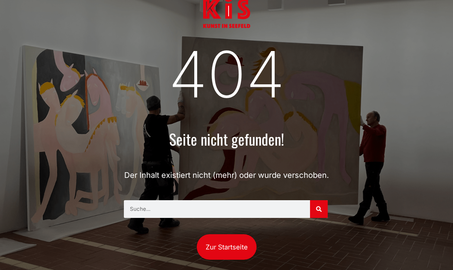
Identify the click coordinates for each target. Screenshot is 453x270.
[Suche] (319, 209)
